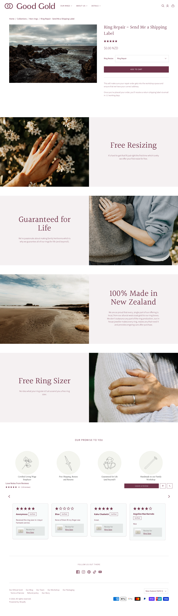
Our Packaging (68, 590)
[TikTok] (94, 572)
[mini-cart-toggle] (173, 5)
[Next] (168, 496)
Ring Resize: (108, 58)
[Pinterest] (89, 572)
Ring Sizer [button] (30, 532)
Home (11, 18)
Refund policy (33, 593)
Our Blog (29, 590)
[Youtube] (100, 572)
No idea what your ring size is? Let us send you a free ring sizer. (44, 393)
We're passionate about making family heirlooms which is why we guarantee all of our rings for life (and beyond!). (44, 240)
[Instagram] (83, 572)
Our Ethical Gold (16, 590)
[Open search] (163, 5)
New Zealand (154, 591)
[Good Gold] (30, 6)
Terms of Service (17, 593)
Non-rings (33, 18)
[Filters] (163, 485)
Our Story (46, 593)
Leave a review (141, 485)
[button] (110, 41)
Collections (22, 18)
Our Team (40, 590)
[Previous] (10, 496)
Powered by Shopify (17, 602)
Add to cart (136, 69)
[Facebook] (78, 572)
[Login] (167, 5)
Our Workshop (54, 590)
